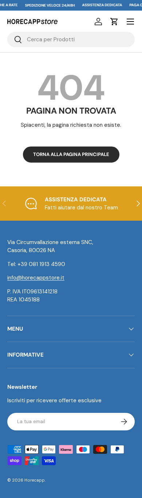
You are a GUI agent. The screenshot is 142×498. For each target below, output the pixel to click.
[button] (114, 22)
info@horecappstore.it (35, 277)
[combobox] (71, 39)
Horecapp (34, 480)
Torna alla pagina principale (71, 154)
